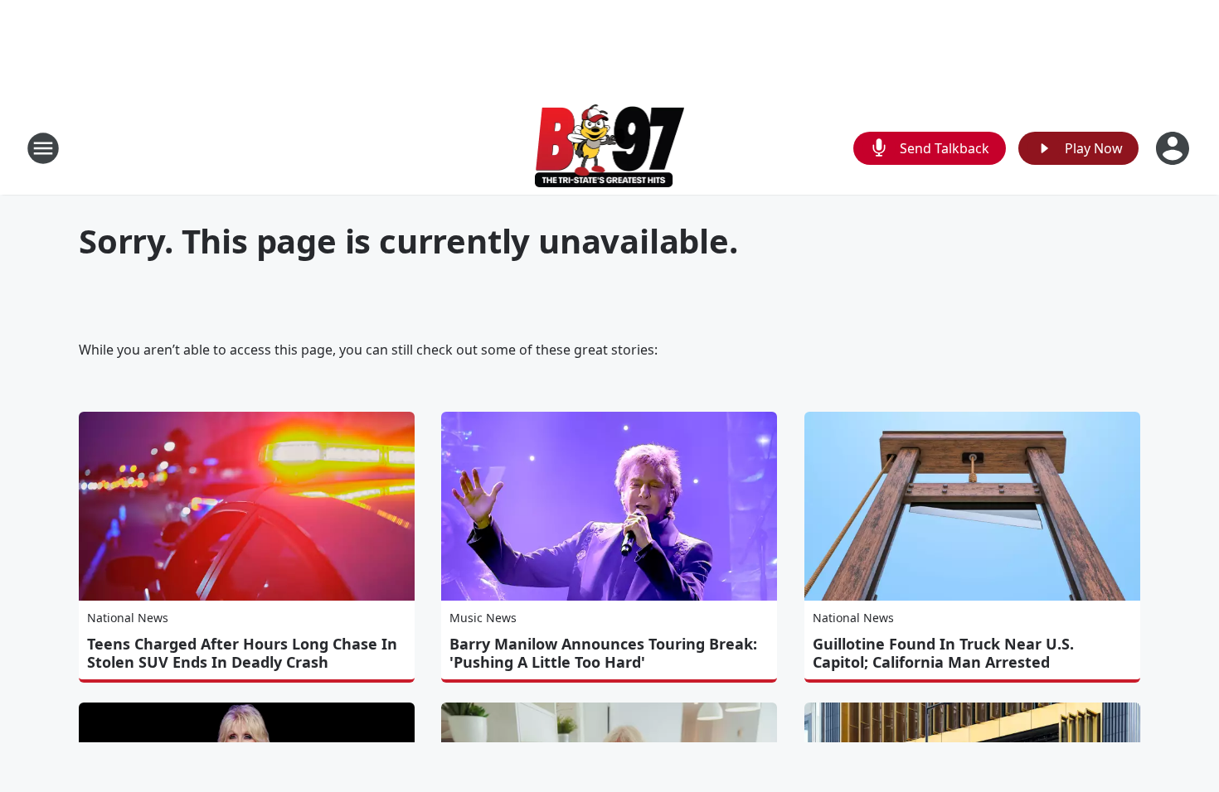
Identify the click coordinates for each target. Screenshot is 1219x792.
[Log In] (1174, 148)
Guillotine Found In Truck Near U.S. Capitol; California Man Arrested (943, 653)
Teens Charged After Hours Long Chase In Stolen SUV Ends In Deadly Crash (242, 653)
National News (127, 617)
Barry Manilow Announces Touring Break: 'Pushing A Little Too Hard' (603, 653)
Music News (483, 617)
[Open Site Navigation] (43, 148)
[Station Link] (610, 147)
